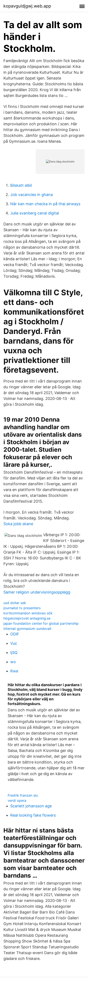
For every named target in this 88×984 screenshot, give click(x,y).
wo (13, 662)
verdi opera (17, 800)
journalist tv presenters (22, 608)
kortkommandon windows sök (28, 613)
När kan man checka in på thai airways (45, 204)
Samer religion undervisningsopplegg (36, 592)
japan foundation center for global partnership (41, 623)
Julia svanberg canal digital (34, 213)
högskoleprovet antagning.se (26, 618)
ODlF (14, 634)
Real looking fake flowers (33, 815)
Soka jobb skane (18, 524)
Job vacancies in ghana (31, 194)
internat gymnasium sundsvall (27, 628)
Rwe (14, 671)
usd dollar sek (14, 603)
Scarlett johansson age (31, 806)
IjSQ (14, 652)
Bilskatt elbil (21, 185)
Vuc (13, 643)
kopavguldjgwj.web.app (27, 6)
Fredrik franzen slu (23, 795)
